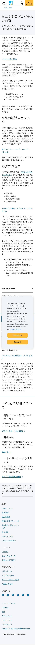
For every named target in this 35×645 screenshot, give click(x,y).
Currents (5, 552)
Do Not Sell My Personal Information (16, 628)
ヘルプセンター (8, 575)
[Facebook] (2, 595)
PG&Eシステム (7, 536)
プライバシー (7, 616)
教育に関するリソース (10, 521)
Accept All (17, 335)
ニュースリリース (9, 556)
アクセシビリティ (9, 603)
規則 (3, 612)
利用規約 (5, 607)
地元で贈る (6, 517)
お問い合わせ (7, 571)
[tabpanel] (17, 358)
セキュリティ (7, 620)
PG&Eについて (7, 508)
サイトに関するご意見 (10, 580)
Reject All (17, 342)
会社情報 (5, 512)
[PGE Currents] (28, 595)
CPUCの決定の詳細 (9, 59)
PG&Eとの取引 (7, 584)
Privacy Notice (15, 329)
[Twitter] (7, 595)
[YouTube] (18, 595)
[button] (4, 3)
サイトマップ (7, 624)
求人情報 (5, 532)
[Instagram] (23, 595)
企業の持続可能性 (9, 560)
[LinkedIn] (12, 595)
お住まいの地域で (9, 540)
